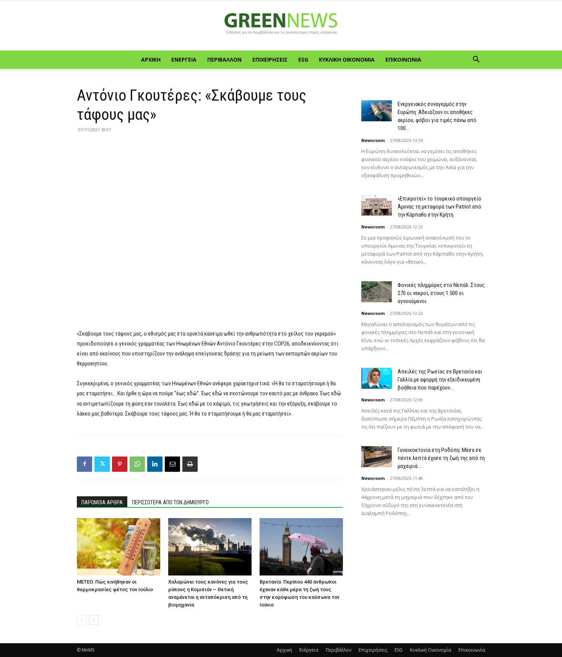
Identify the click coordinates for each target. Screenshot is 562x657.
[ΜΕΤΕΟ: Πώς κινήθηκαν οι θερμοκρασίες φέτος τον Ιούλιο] (118, 546)
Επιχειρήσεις (269, 59)
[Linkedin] (154, 464)
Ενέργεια (184, 59)
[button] (476, 60)
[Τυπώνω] (190, 464)
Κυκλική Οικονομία (347, 59)
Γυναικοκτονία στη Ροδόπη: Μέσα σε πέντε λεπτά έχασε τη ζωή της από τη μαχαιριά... (441, 458)
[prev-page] (81, 620)
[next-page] (94, 620)
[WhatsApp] (137, 464)
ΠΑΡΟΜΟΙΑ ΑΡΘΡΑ (102, 502)
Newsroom (373, 140)
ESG (303, 59)
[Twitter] (102, 464)
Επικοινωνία (403, 59)
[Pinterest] (119, 464)
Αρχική (151, 59)
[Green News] (281, 26)
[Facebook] (84, 464)
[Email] (172, 464)
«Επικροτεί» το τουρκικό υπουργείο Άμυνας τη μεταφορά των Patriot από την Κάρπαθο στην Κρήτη (439, 206)
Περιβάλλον (224, 59)
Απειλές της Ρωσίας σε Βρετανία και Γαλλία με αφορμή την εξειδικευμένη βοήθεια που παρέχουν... (440, 379)
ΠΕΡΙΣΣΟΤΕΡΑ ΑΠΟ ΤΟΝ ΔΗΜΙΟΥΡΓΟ (170, 502)
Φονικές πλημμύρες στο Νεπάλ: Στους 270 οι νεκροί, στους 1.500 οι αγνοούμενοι (441, 293)
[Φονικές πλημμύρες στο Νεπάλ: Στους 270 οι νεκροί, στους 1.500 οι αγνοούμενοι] (376, 291)
